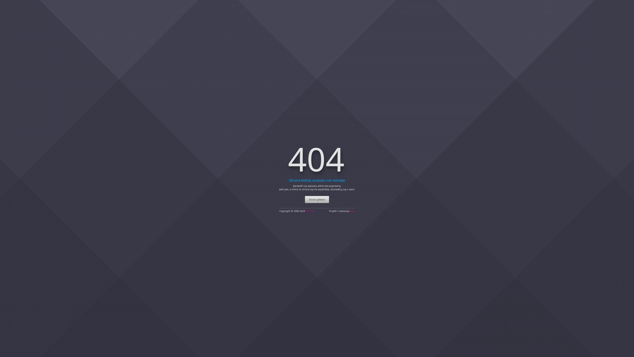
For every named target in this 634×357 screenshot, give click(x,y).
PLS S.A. (310, 211)
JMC (352, 211)
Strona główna (317, 199)
